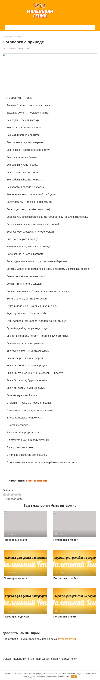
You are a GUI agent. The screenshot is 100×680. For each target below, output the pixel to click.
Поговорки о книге (15, 539)
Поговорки (18, 37)
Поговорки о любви (65, 539)
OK (74, 677)
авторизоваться (67, 638)
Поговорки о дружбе (17, 616)
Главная (7, 37)
